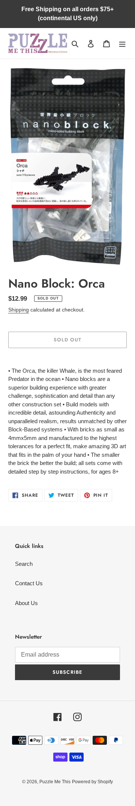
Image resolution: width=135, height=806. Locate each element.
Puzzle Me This (54, 781)
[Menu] (122, 43)
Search (24, 564)
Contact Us (29, 583)
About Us (26, 603)
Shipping (18, 310)
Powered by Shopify (92, 781)
